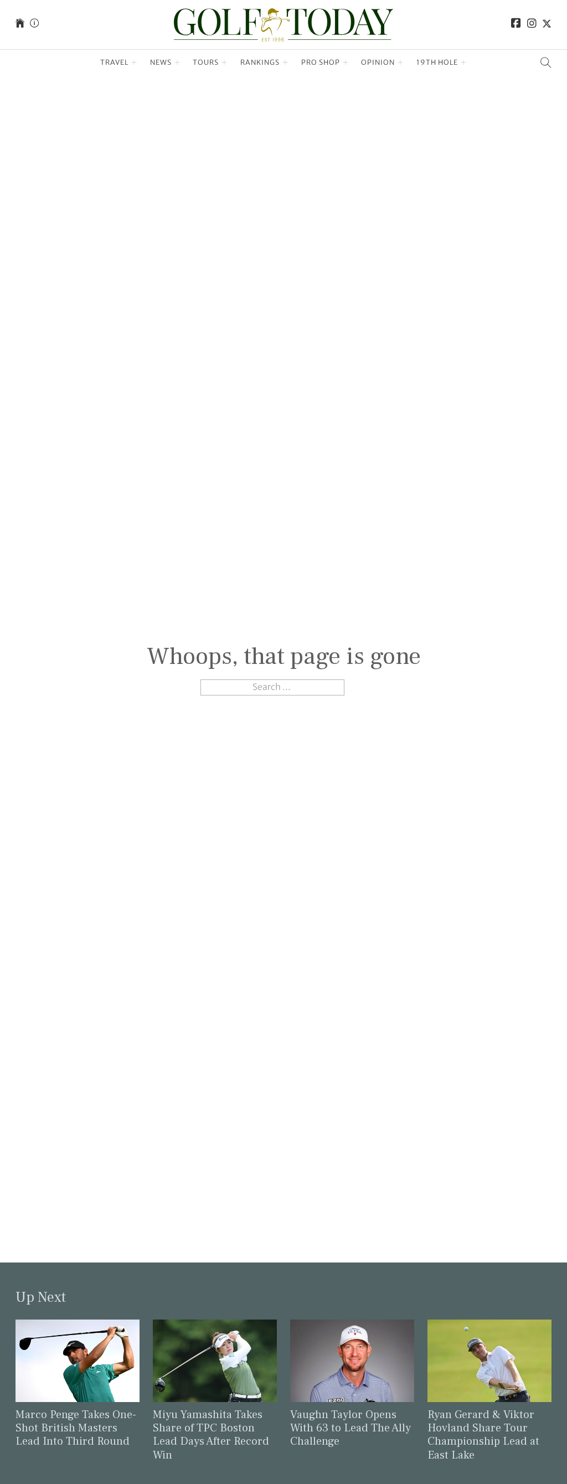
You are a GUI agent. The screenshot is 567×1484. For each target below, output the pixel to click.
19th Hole (437, 62)
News (161, 62)
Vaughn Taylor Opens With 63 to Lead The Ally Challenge (350, 1428)
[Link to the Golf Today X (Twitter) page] (546, 24)
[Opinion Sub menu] (401, 62)
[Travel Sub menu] (134, 62)
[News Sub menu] (177, 62)
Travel (114, 62)
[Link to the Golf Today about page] (34, 24)
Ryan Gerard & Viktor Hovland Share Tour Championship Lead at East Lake (483, 1435)
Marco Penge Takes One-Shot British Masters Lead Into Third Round (76, 1428)
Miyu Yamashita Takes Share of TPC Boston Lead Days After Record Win (211, 1435)
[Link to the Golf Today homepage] (20, 24)
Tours (206, 62)
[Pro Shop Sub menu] (346, 62)
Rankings (260, 62)
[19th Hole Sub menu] (464, 62)
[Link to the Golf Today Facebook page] (516, 24)
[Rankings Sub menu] (285, 62)
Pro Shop (320, 62)
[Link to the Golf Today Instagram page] (532, 24)
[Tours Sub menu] (224, 62)
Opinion (378, 62)
